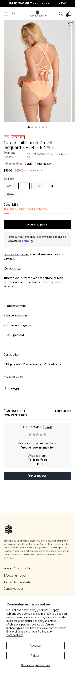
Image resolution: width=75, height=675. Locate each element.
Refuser (36, 655)
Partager (14, 389)
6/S (24, 186)
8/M (37, 186)
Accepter (35, 645)
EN (13, 13)
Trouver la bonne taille (17, 582)
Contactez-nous (13, 588)
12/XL (10, 194)
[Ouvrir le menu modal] (6, 13)
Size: (9, 178)
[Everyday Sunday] (38, 13)
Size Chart (16, 376)
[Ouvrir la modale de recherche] (61, 13)
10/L (51, 186)
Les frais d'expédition (16, 254)
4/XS (10, 186)
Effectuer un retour (15, 575)
